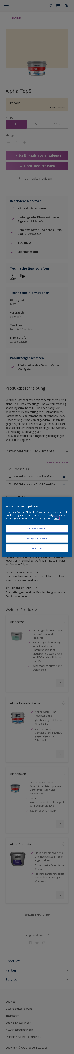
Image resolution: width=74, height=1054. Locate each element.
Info (56, 518)
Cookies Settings (36, 528)
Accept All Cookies (36, 538)
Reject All (37, 548)
